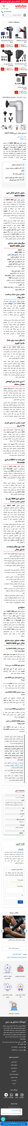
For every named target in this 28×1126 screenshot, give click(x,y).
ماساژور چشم (14, 1068)
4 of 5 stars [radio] (14, 882)
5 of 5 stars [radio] (12, 882)
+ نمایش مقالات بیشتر (14, 948)
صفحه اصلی (14, 1062)
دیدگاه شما (20, 886)
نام (22, 895)
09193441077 (15, 1050)
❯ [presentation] (26, 930)
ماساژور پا (14, 1071)
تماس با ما (14, 1081)
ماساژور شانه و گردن (14, 1074)
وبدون (24, 97)
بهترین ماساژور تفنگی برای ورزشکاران (16, 940)
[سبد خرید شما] (3, 6)
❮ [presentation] (2, 931)
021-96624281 (7, 12)
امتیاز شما (20, 880)
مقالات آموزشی (14, 1077)
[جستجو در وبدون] (3, 15)
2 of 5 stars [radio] (19, 882)
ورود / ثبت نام (5, 9)
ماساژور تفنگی (19, 97)
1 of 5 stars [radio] (21, 882)
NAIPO (22, 139)
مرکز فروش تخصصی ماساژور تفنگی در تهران (17, 957)
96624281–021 (14, 1047)
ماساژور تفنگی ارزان (17, 954)
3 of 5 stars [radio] (16, 882)
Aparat (17, 1094)
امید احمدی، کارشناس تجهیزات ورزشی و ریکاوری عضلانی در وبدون (14, 765)
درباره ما (14, 1084)
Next (1, 127)
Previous (27, 127)
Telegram (6, 1094)
